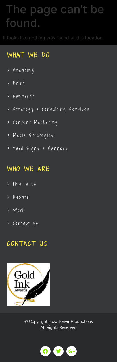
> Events (18, 197)
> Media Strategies (30, 135)
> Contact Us (23, 223)
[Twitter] (58, 351)
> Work (16, 210)
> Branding (20, 70)
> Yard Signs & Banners (37, 148)
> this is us (22, 184)
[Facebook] (45, 351)
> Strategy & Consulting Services (48, 109)
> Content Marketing (32, 122)
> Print (16, 83)
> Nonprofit (21, 96)
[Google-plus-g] (71, 351)
